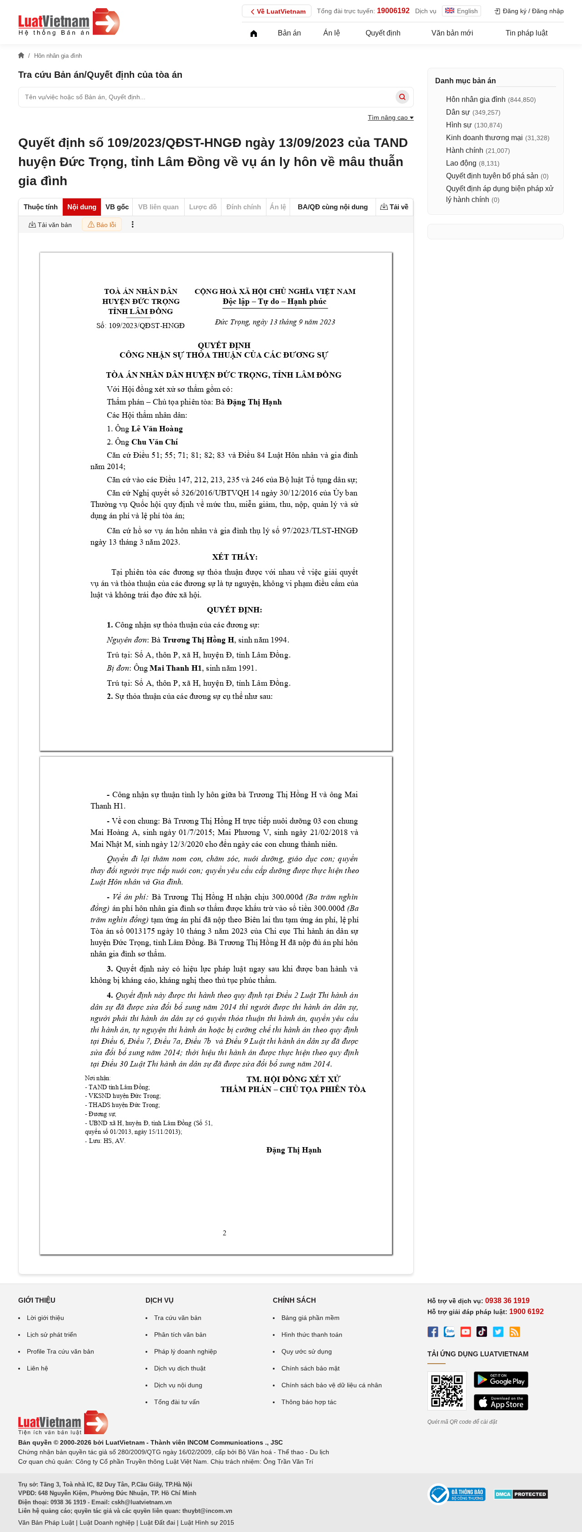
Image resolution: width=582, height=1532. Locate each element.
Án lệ (331, 33)
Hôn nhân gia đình (476, 99)
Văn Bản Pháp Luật (46, 1522)
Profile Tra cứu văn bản (60, 1351)
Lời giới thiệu (45, 1317)
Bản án (289, 33)
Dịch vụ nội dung (178, 1385)
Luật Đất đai (157, 1522)
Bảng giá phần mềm (310, 1317)
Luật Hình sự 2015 (207, 1522)
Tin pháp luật (526, 33)
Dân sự (458, 112)
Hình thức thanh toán (311, 1334)
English (467, 11)
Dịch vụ (425, 11)
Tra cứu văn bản (177, 1317)
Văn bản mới (452, 33)
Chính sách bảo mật (310, 1368)
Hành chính (464, 150)
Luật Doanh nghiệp (107, 1522)
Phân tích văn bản (180, 1334)
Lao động (461, 163)
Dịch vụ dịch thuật (180, 1368)
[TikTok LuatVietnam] (482, 1333)
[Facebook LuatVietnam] (432, 1333)
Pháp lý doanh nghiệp (185, 1351)
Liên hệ (37, 1368)
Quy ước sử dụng (306, 1351)
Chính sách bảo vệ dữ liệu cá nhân (331, 1385)
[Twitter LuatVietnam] (498, 1333)
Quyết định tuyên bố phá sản (492, 176)
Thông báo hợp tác (308, 1402)
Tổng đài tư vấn (177, 1402)
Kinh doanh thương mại (484, 138)
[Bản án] (69, 22)
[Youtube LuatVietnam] (465, 1333)
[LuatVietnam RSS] (514, 1333)
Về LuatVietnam (281, 11)
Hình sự (459, 125)
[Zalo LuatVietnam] (449, 1333)
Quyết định (383, 33)
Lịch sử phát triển (52, 1334)
